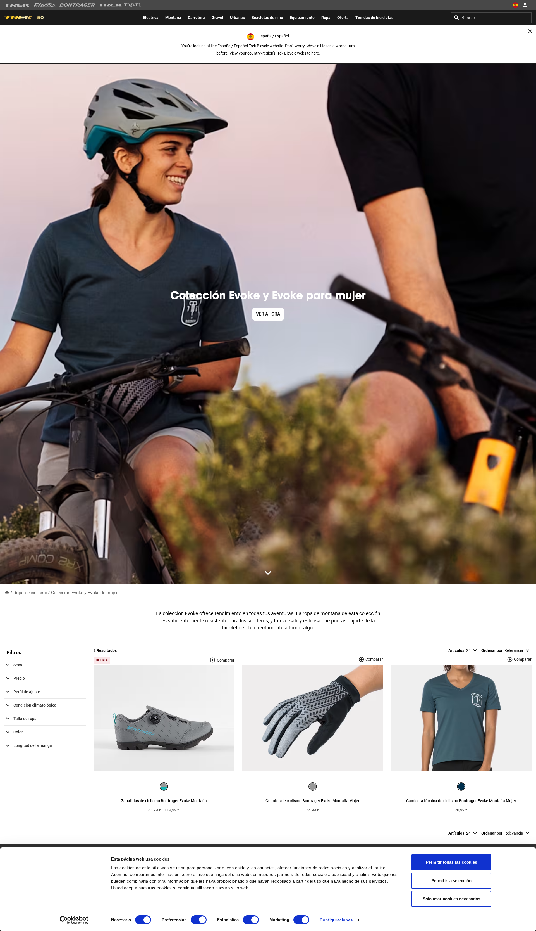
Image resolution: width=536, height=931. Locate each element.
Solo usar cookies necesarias (451, 898)
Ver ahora (268, 314)
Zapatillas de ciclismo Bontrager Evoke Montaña (164, 801)
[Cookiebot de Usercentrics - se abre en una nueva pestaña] (74, 920)
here (315, 53)
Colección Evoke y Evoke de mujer (84, 592)
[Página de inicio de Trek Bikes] (17, 5)
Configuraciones (336, 920)
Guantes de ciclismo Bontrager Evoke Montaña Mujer (312, 801)
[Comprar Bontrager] (77, 5)
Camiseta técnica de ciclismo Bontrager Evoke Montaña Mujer (461, 801)
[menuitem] (151, 17)
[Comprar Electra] (45, 5)
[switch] (199, 919)
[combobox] (491, 17)
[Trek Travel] (120, 5)
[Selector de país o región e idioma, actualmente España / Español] (515, 5)
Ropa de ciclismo (30, 592)
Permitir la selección (451, 880)
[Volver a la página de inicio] (6, 592)
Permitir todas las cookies (451, 862)
